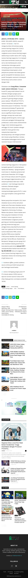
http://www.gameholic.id (14, 332)
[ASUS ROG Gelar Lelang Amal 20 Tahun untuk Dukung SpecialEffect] (5, 346)
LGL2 (15, 288)
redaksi (4, 28)
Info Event (7, 10)
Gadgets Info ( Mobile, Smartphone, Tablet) (10, 440)
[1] (13, 44)
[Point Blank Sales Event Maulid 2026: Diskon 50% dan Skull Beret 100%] (5, 362)
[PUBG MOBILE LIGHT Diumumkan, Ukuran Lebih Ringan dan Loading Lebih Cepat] (5, 379)
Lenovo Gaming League (7, 288)
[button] (26, 2)
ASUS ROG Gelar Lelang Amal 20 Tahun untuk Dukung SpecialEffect (17, 346)
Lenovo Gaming (14, 286)
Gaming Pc (3, 19)
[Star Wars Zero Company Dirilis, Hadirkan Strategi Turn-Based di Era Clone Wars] (5, 370)
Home (2, 10)
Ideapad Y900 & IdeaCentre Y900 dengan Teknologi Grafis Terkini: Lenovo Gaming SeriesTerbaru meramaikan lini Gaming (8, 311)
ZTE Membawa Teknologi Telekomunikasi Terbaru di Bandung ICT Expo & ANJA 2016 (20, 310)
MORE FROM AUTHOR (19, 340)
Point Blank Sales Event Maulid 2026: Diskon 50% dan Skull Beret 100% (17, 362)
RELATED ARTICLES (7, 340)
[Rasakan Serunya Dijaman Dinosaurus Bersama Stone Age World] (7, 510)
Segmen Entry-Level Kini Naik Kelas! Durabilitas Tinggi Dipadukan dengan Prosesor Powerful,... (12, 446)
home (16, 515)
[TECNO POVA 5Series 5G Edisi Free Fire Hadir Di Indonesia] (5, 463)
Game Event (13, 10)
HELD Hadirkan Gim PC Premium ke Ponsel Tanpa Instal (18, 388)
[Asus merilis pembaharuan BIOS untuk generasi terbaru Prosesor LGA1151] (21, 511)
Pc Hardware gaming (18, 571)
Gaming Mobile (21, 18)
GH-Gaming (14, 18)
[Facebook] (11, 566)
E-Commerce (4, 390)
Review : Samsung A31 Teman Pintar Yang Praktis (20, 502)
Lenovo (7, 286)
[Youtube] (16, 566)
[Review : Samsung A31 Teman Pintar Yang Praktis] (21, 495)
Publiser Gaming (5, 498)
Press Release (9, 19)
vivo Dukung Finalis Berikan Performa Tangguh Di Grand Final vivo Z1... (18, 479)
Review (11, 573)
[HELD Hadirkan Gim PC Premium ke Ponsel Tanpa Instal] (5, 388)
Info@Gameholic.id (17, 555)
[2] (8, 184)
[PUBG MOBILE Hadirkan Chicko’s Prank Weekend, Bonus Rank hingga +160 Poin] (5, 353)
